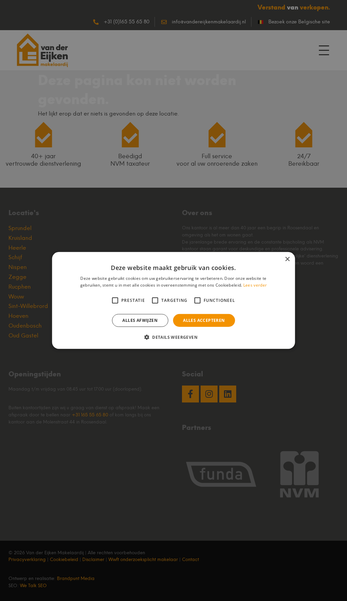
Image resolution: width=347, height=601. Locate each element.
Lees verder (255, 285)
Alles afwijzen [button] (140, 320)
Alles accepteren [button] (204, 320)
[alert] (173, 300)
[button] (173, 337)
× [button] (287, 259)
